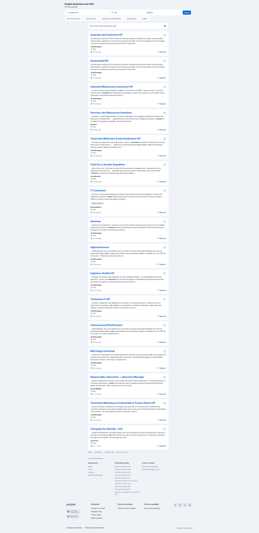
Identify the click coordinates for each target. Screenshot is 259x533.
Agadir (90, 466)
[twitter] (185, 505)
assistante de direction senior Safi (126, 481)
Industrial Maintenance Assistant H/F (111, 86)
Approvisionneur (99, 247)
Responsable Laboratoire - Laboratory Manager (117, 377)
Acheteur (95, 221)
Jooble (190, 528)
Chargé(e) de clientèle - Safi (106, 428)
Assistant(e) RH (99, 60)
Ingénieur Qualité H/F (102, 273)
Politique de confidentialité (94, 528)
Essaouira (91, 472)
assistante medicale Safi (123, 475)
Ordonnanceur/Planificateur (106, 325)
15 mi (149, 13)
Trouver (187, 13)
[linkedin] (190, 505)
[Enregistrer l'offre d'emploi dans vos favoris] (164, 35)
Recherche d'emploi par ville (150, 469)
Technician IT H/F (100, 299)
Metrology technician (102, 351)
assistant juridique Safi (122, 478)
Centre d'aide (96, 515)
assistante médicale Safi (123, 466)
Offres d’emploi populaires (150, 466)
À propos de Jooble (98, 508)
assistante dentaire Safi (123, 472)
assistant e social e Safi (123, 483)
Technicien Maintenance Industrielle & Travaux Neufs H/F (123, 402)
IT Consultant (98, 190)
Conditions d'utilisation (74, 528)
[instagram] (180, 505)
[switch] (165, 26)
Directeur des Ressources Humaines (111, 112)
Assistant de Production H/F (106, 34)
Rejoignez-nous (96, 512)
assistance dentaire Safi (123, 469)
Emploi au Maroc (97, 518)
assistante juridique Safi (123, 486)
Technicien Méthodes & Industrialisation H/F (115, 138)
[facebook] (175, 505)
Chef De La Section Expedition (107, 164)
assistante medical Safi (122, 489)
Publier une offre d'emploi (127, 508)
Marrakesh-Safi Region (95, 475)
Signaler (163, 52)
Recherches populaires (96, 458)
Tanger (90, 469)
